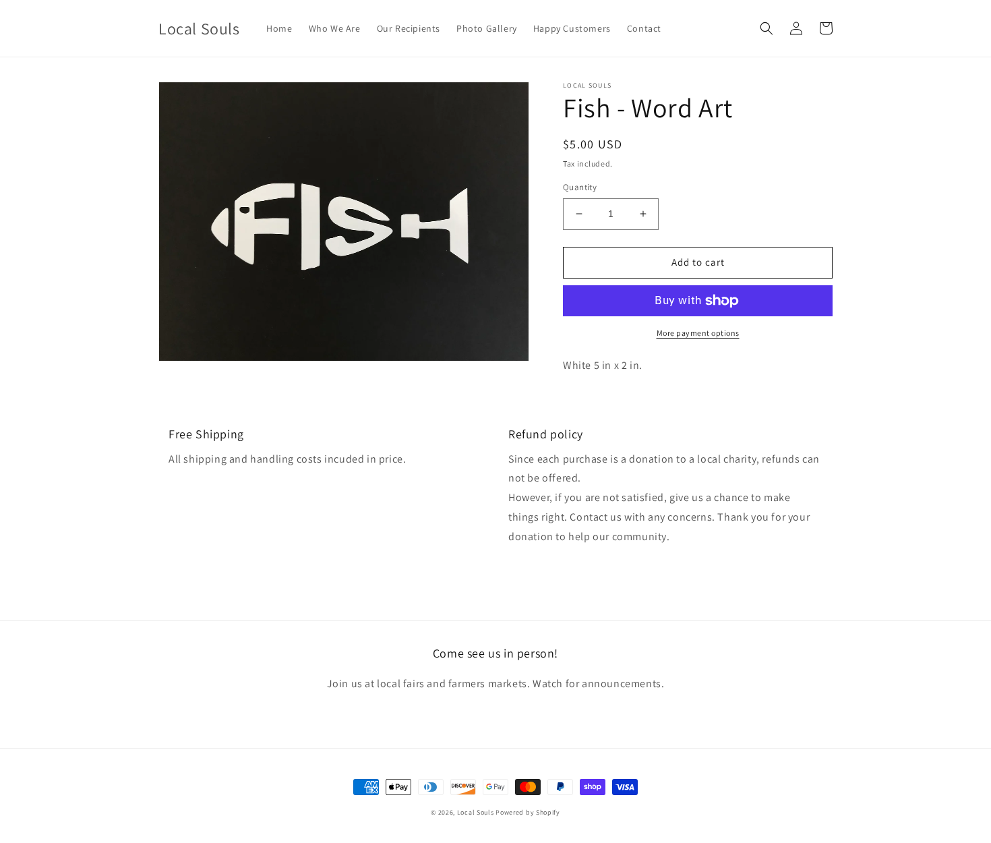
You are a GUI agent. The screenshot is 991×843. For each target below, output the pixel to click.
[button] (766, 28)
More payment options (698, 333)
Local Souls (475, 812)
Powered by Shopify (528, 812)
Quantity (580, 187)
